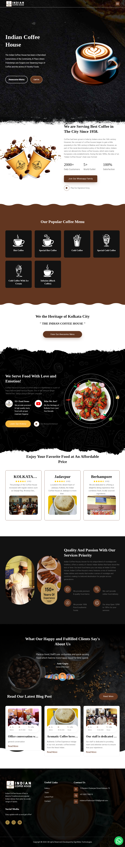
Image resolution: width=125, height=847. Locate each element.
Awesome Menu (17, 79)
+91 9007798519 (86, 794)
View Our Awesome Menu (62, 334)
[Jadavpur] (62, 505)
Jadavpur (62, 476)
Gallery (47, 788)
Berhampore (101, 476)
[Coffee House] (14, 4)
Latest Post (48, 797)
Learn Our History (18, 424)
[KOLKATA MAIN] (23, 505)
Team (46, 793)
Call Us (36, 80)
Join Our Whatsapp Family (80, 179)
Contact (47, 801)
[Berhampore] (101, 505)
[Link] (23, 717)
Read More (108, 696)
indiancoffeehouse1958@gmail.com (94, 801)
